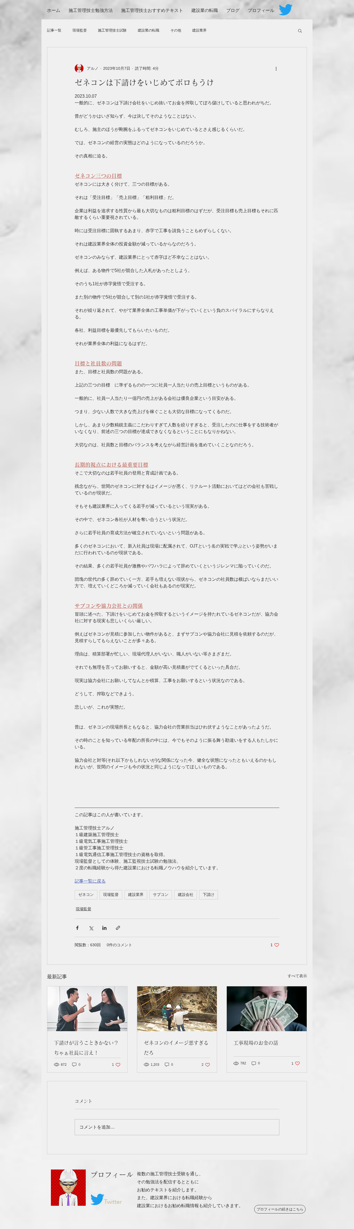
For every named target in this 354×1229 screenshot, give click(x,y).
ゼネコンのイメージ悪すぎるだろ (176, 1047)
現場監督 (79, 30)
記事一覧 (54, 30)
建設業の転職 (148, 30)
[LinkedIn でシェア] (104, 927)
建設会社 (185, 894)
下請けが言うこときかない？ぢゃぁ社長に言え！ (86, 1047)
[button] (300, 30)
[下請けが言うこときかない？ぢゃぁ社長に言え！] (87, 1008)
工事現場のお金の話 (255, 1042)
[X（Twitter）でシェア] (90, 927)
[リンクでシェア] (118, 927)
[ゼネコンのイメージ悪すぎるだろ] (177, 1008)
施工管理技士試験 (112, 30)
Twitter (113, 1201)
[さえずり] (286, 10)
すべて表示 (297, 976)
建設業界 (199, 30)
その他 (175, 30)
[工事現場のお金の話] (267, 1008)
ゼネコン (86, 894)
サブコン (160, 894)
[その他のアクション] (276, 68)
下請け (208, 894)
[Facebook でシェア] (77, 927)
